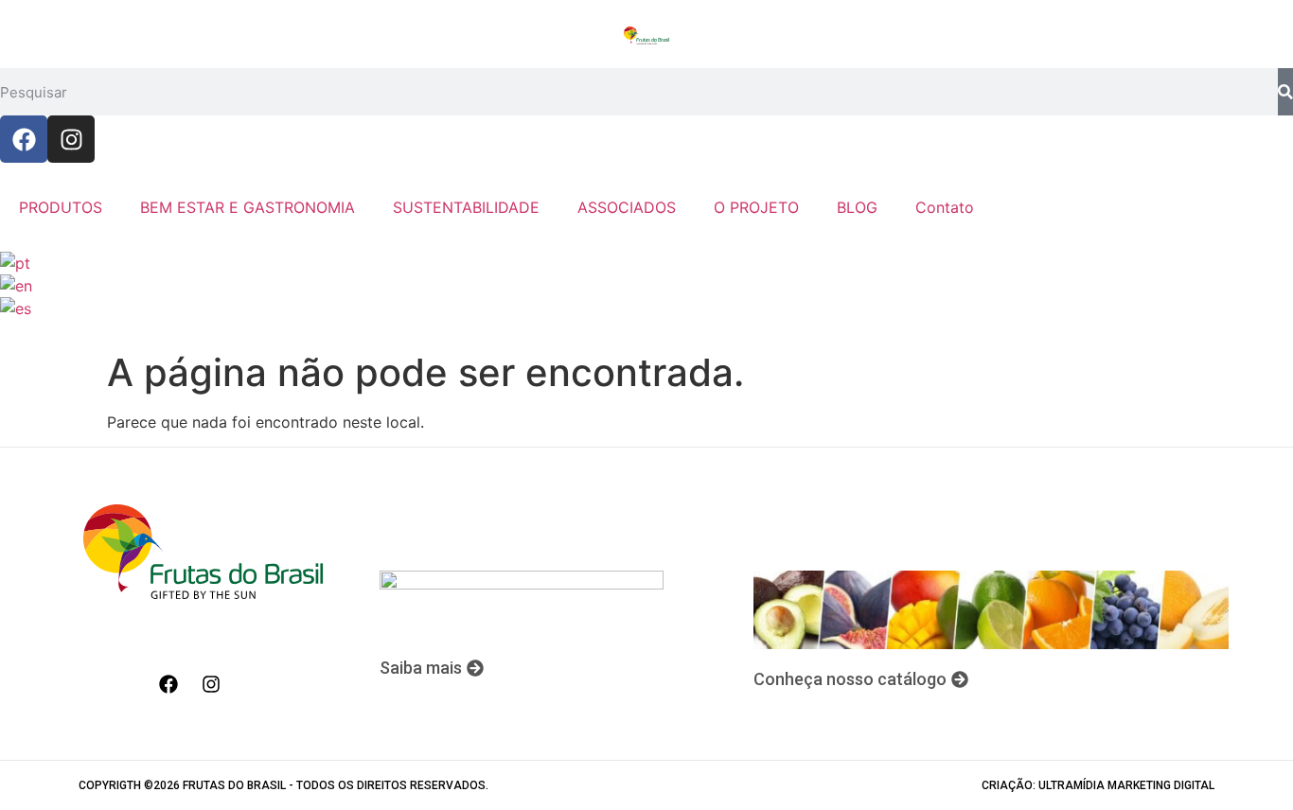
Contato (944, 207)
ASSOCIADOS (626, 207)
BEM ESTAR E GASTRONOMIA (247, 207)
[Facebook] (23, 139)
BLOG (857, 207)
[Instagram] (71, 139)
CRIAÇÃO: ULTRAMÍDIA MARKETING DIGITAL (1098, 785)
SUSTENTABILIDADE (466, 207)
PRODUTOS (60, 207)
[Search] (1285, 91)
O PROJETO (756, 207)
